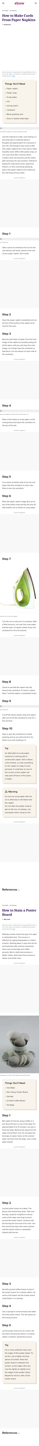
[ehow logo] (19, 3)
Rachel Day (7, 24)
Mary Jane (7, 919)
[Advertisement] (19, 48)
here (13, 76)
